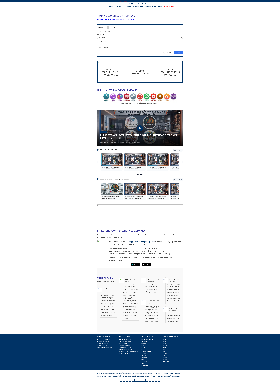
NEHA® (142, 345)
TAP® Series (144, 361)
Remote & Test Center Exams (174, 1)
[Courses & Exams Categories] (106, 47)
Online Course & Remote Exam (104, 347)
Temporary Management (124, 353)
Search (178, 52)
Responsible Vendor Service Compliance (128, 351)
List (162, 52)
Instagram (165, 353)
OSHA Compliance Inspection (125, 349)
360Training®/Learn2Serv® (147, 339)
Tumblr (164, 355)
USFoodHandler (144, 365)
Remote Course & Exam (102, 345)
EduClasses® (144, 341)
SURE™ (142, 359)
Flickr (164, 349)
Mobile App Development (125, 345)
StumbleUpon (166, 361)
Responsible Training (146, 351)
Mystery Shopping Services (125, 347)
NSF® (142, 349)
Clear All (169, 52)
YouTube (165, 345)
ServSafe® (143, 355)
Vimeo (164, 351)
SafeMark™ (143, 353)
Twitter (164, 341)
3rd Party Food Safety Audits (125, 339)
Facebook (165, 339)
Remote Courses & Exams (160, 1)
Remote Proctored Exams (103, 343)
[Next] (181, 162)
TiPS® (142, 363)
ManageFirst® (144, 343)
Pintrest (164, 347)
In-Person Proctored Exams (103, 341)
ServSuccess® (144, 357)
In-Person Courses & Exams (135, 1)
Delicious (165, 359)
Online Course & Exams (148, 1)
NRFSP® (143, 347)
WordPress (165, 357)
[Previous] (98, 162)
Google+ (165, 343)
